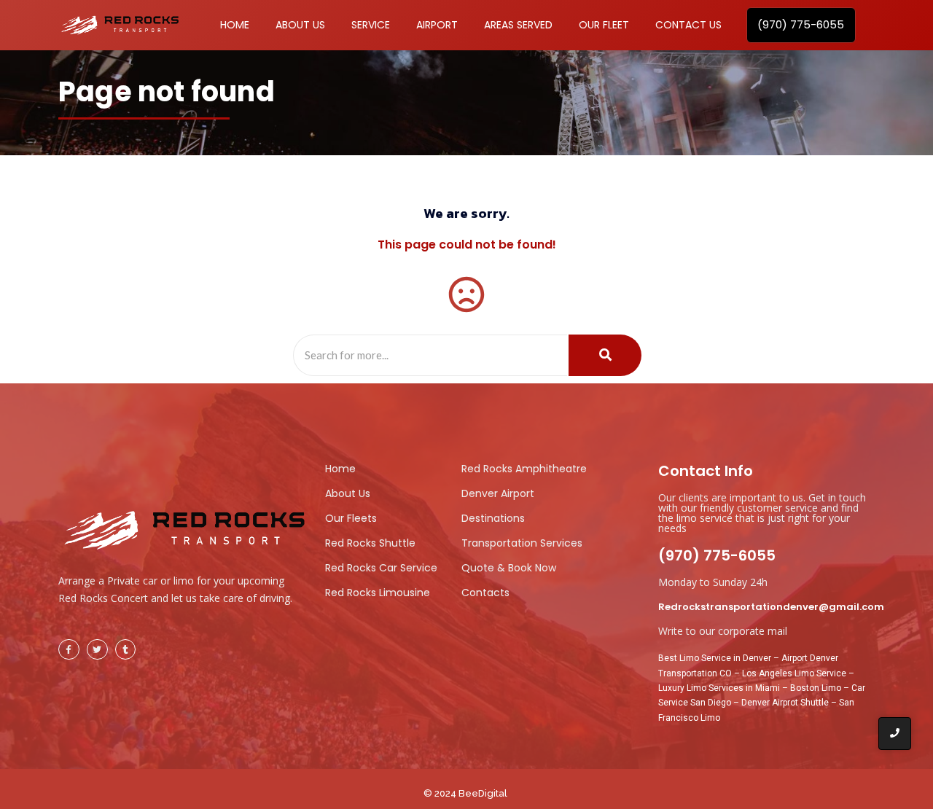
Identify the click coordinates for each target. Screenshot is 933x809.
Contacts (485, 592)
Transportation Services (521, 543)
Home (340, 468)
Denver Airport (497, 493)
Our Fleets (351, 518)
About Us (347, 493)
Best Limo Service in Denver (714, 658)
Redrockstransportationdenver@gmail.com (771, 607)
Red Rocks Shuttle (370, 543)
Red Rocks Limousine (377, 592)
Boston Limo (815, 688)
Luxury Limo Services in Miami (719, 688)
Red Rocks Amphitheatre (524, 468)
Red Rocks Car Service (381, 567)
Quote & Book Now (508, 567)
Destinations (493, 518)
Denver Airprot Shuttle (785, 702)
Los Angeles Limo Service (794, 673)
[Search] (605, 356)
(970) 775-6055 (717, 555)
